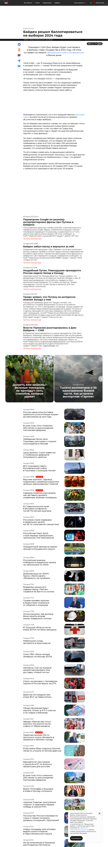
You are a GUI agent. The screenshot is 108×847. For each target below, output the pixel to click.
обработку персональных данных (79, 829)
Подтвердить (76, 838)
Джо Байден (49, 39)
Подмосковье (47, 3)
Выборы (26, 39)
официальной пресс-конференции (65, 52)
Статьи (37, 3)
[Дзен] (95, 43)
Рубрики (57, 3)
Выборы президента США (37, 39)
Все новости (28, 3)
